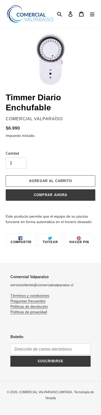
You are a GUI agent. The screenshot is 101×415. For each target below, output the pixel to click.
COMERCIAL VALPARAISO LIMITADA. (46, 392)
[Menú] (92, 13)
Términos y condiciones (29, 295)
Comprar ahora (50, 195)
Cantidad (12, 153)
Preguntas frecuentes (28, 301)
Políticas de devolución (29, 306)
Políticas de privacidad (28, 312)
